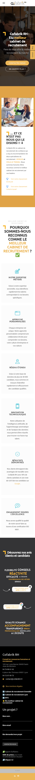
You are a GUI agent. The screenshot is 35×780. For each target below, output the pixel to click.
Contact (32, 54)
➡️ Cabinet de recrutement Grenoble (17, 692)
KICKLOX (20, 159)
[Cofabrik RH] (18, 5)
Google (17, 484)
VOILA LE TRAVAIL (13, 162)
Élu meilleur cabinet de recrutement (13, 702)
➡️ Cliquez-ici (8, 760)
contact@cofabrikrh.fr (14, 679)
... (7, 716)
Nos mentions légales (14, 686)
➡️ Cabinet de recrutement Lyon (15, 695)
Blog (32, 47)
